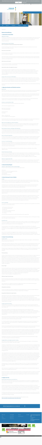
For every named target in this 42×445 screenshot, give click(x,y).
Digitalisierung (11, 417)
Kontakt (25, 25)
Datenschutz (24, 2)
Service (19, 25)
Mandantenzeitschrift (20, 416)
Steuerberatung (12, 416)
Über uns (7, 25)
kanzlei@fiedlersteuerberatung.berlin (34, 419)
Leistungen (13, 25)
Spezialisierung (12, 418)
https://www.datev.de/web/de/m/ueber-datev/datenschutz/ (11, 398)
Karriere (3, 417)
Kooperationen (3, 418)
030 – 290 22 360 (32, 420)
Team (2, 416)
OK (18, 2)
